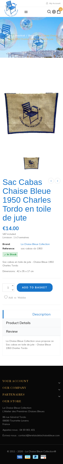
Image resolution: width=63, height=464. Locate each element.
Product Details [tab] (18, 323)
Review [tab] (12, 331)
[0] (58, 12)
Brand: (6, 244)
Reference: (9, 248)
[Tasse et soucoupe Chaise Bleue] (51, 181)
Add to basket (34, 287)
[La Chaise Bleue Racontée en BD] (57, 181)
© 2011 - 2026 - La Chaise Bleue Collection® (31, 451)
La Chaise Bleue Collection (35, 244)
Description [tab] (41, 314)
